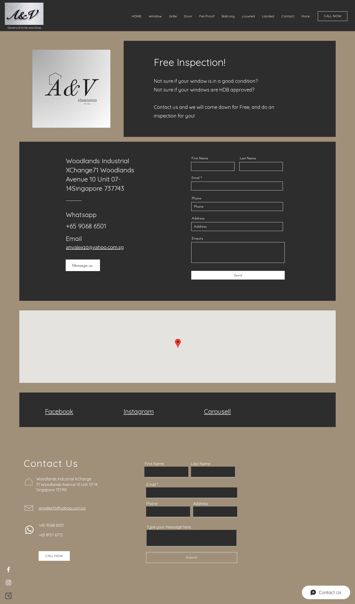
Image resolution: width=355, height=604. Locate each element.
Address (198, 218)
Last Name (248, 158)
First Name (200, 158)
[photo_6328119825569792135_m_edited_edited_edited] (8, 595)
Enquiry (197, 238)
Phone (196, 198)
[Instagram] (8, 582)
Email (195, 177)
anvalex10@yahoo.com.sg (95, 247)
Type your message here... (170, 527)
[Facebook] (8, 569)
